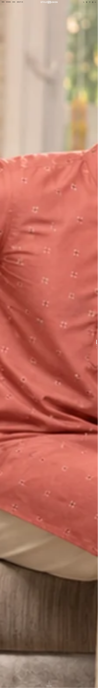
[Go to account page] (93, 2)
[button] (87, 2)
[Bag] (87, 2)
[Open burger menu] (95, 2)
